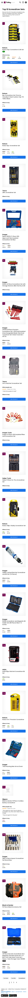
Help (6, 993)
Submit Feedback (6, 991)
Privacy (3, 993)
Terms (24, 991)
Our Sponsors (18, 991)
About (13, 991)
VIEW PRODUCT (14, 62)
